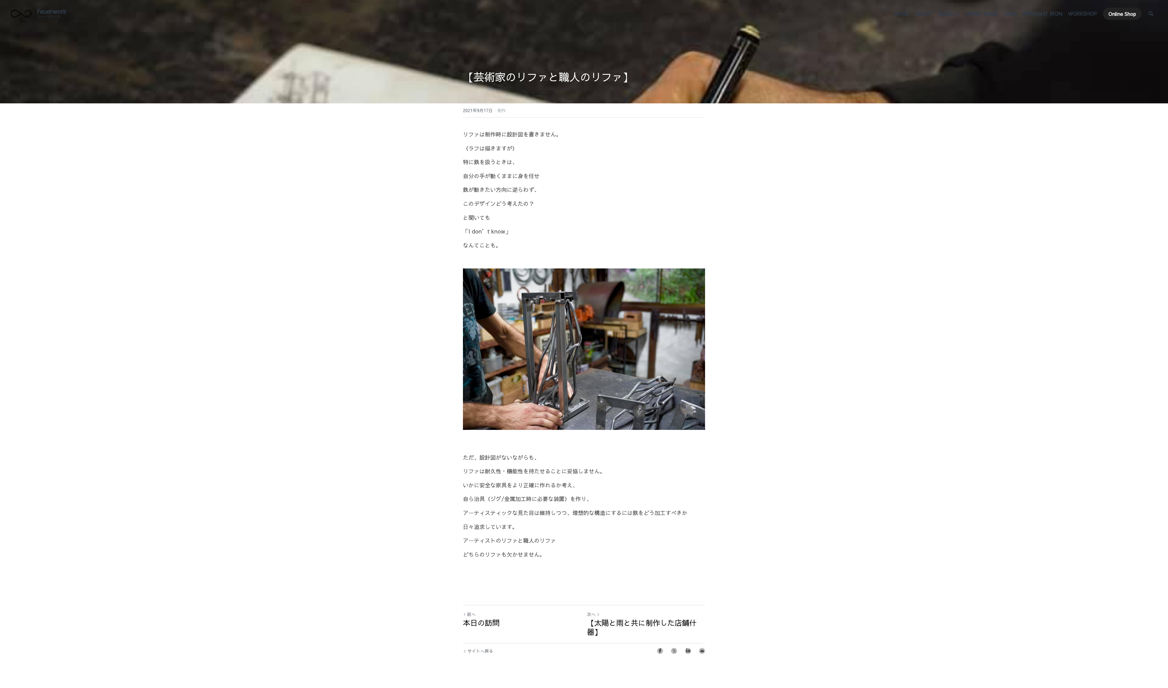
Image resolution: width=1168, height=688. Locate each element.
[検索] (1151, 14)
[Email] (702, 651)
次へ (591, 614)
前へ (471, 614)
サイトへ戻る (480, 651)
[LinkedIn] (688, 651)
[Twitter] (674, 651)
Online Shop (1122, 13)
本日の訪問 (481, 622)
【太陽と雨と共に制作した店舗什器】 (642, 627)
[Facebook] (660, 651)
